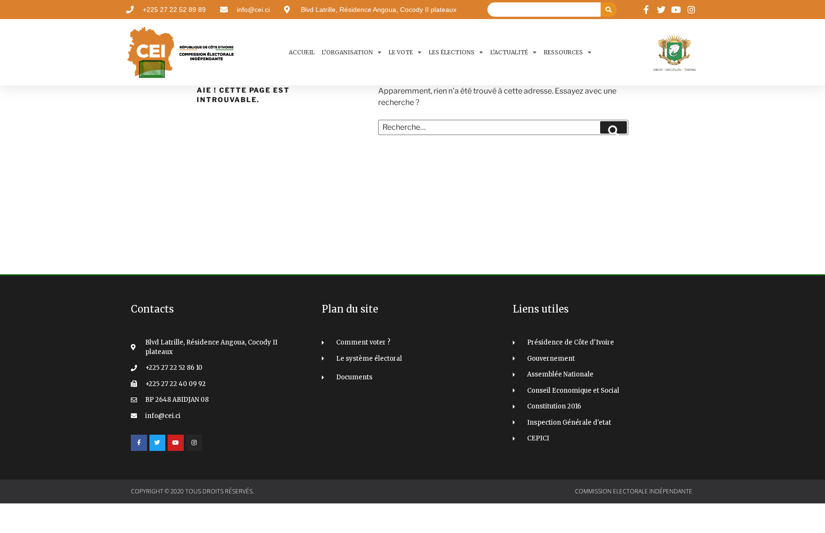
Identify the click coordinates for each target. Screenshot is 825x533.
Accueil (302, 52)
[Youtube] (176, 443)
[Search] (608, 9)
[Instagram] (194, 443)
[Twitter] (157, 443)
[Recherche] (613, 127)
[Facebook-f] (139, 443)
